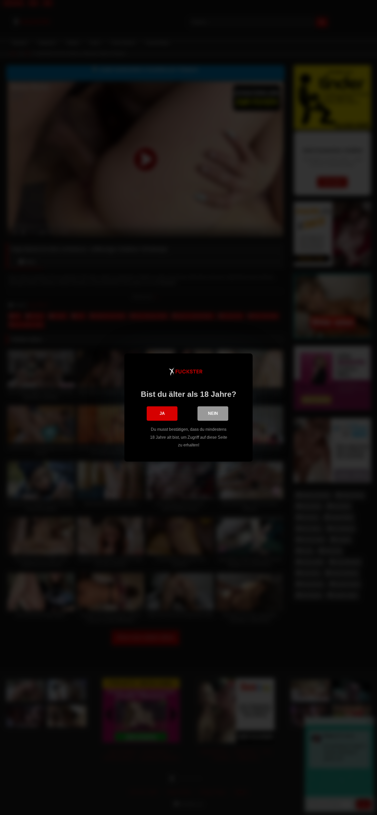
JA (162, 413)
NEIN (213, 413)
